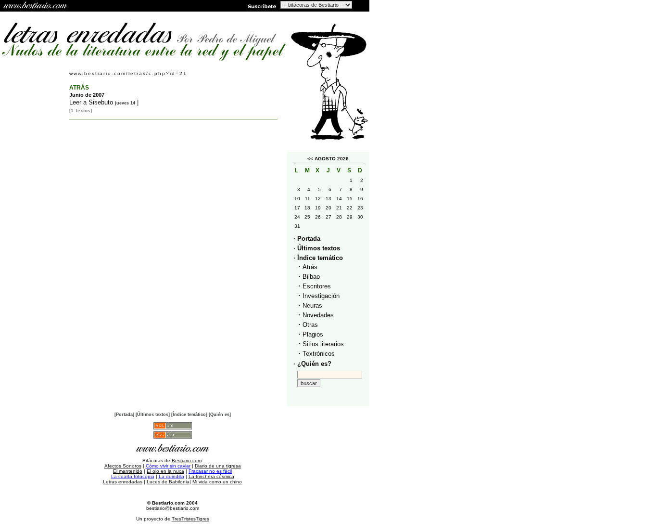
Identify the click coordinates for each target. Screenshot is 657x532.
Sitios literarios (323, 344)
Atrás (310, 267)
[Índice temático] (189, 414)
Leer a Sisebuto (91, 102)
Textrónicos (319, 353)
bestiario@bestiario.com (172, 508)
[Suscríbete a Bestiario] (261, 6)
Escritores (317, 286)
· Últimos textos (316, 248)
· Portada (306, 238)
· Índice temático (318, 257)
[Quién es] (220, 414)
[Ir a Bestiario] (36, 6)
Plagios (313, 334)
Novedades (318, 315)
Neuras (312, 305)
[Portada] (124, 414)
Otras (310, 324)
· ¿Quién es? (312, 363)
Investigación (321, 295)
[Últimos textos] (153, 414)
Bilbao (311, 276)
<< (310, 158)
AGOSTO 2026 (332, 158)
